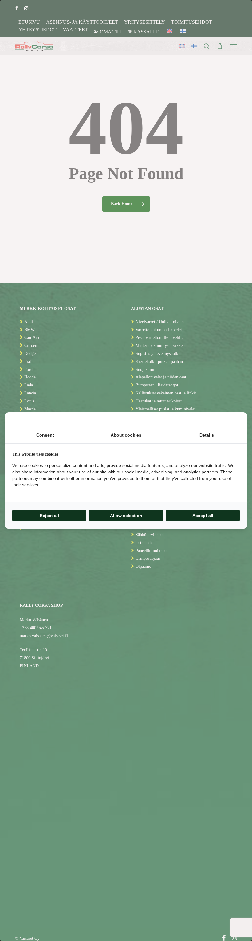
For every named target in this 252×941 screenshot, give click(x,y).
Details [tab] (206, 435)
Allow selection (126, 515)
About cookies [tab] (126, 435)
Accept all (202, 515)
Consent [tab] (45, 435)
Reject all (49, 515)
